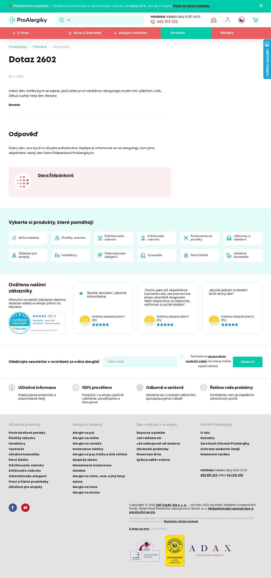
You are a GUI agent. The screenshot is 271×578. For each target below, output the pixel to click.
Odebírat (247, 362)
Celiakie (79, 471)
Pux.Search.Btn (62, 20)
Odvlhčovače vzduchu (114, 238)
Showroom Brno (149, 454)
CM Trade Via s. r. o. (171, 505)
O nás (205, 433)
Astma (78, 482)
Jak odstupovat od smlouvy (158, 443)
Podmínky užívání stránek (181, 521)
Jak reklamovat (149, 438)
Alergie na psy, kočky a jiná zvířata (100, 454)
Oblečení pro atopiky (28, 255)
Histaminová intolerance (92, 465)
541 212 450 (235, 475)
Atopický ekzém (85, 460)
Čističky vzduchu (74, 238)
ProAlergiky (18, 47)
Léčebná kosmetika (241, 255)
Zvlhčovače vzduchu (156, 238)
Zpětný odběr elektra (153, 460)
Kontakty (207, 438)
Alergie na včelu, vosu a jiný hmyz (99, 476)
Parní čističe (199, 255)
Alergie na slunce (86, 492)
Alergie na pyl (83, 433)
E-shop (23, 33)
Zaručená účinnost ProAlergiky (224, 443)
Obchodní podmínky (153, 449)
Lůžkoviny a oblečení (242, 238)
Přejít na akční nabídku (191, 6)
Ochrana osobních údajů (220, 449)
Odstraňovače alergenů (115, 255)
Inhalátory (69, 255)
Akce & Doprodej (87, 33)
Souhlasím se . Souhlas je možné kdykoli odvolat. (208, 361)
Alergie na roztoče (87, 443)
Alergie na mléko (86, 438)
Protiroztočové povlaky (201, 238)
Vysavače (155, 255)
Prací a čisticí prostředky (28, 482)
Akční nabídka (29, 238)
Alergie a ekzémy (133, 33)
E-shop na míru (139, 529)
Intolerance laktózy (88, 449)
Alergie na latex (85, 487)
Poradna (178, 33)
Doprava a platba (151, 433)
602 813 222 (167, 22)
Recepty (227, 33)
